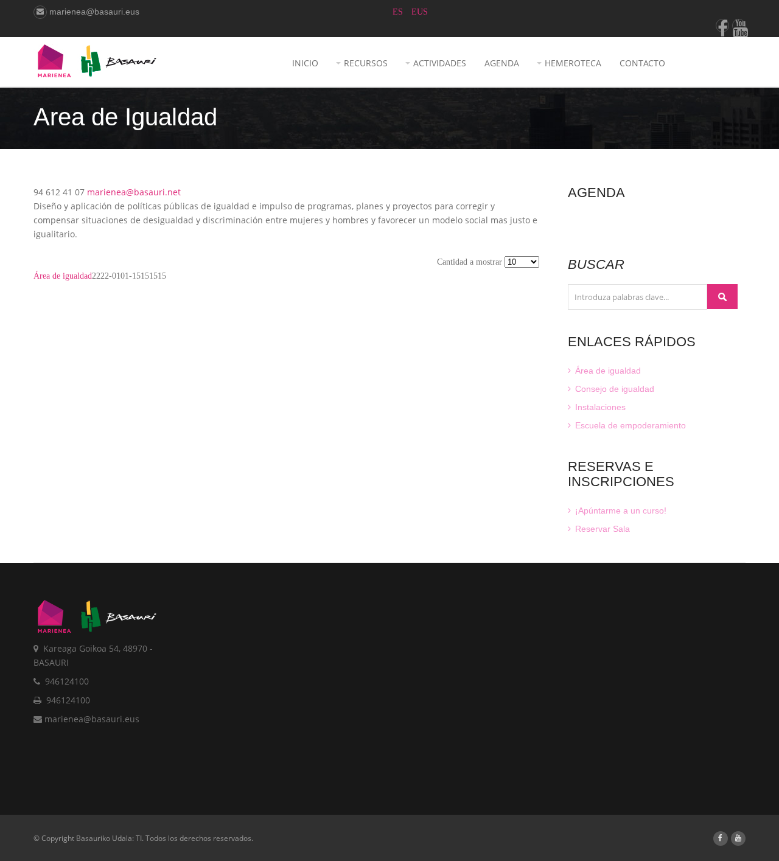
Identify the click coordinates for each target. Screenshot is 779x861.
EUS (419, 11)
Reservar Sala (601, 529)
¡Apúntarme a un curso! (619, 510)
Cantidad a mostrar (471, 262)
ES (399, 11)
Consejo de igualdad (613, 389)
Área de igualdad (62, 276)
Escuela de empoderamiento (629, 425)
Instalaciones (599, 407)
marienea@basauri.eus (93, 11)
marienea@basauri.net (134, 192)
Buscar (722, 296)
